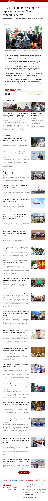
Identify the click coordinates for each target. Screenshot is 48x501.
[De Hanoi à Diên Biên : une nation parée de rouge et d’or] (38, 189)
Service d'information (34, 486)
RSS (42, 484)
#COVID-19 (12, 89)
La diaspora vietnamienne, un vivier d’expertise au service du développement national (16, 331)
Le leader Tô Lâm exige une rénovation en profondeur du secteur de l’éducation (15, 349)
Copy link (15, 94)
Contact (45, 486)
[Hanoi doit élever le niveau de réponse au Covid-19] (38, 107)
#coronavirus (19, 89)
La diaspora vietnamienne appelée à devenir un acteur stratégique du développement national (16, 460)
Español (35, 1)
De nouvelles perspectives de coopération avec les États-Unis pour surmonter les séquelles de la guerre (16, 313)
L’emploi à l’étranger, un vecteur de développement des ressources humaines (14, 173)
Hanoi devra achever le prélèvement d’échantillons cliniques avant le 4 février (23, 116)
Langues (24, 486)
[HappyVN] (40, 480)
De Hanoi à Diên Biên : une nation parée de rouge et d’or (15, 186)
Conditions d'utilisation (36, 484)
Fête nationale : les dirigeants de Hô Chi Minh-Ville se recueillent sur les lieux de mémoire (16, 295)
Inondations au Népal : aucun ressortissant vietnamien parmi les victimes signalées (15, 139)
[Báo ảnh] (32, 480)
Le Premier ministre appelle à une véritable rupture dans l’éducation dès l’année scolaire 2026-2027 (15, 154)
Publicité (40, 486)
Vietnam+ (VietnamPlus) (12, 1)
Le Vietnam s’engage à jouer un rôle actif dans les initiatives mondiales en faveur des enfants (16, 403)
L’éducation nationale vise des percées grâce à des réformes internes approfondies (16, 261)
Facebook (6, 94)
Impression (12, 94)
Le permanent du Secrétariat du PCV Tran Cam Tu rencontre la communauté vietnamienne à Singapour (16, 440)
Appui (45, 484)
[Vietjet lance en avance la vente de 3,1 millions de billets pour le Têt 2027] (38, 203)
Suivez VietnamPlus (32, 94)
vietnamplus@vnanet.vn (29, 494)
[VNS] (7, 480)
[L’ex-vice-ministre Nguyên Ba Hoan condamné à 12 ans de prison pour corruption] (38, 422)
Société (4, 4)
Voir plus (7, 135)
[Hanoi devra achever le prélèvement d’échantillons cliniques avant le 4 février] (24, 107)
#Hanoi (6, 89)
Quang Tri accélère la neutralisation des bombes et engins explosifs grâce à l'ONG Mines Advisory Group (14, 216)
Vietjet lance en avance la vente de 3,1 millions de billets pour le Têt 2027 (16, 200)
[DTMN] (23, 480)
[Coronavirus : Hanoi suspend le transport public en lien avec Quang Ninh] (10, 107)
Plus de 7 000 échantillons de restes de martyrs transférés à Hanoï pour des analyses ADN (16, 386)
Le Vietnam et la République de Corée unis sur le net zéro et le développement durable (16, 279)
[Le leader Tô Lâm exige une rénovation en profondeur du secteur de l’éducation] (38, 352)
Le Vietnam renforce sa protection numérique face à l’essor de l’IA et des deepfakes (16, 365)
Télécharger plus (24, 472)
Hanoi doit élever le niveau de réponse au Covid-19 (37, 115)
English (28, 1)
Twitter (9, 94)
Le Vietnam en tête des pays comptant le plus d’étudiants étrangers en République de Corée (16, 248)
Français (31, 1)
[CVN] (15, 480)
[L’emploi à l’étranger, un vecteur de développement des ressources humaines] (38, 175)
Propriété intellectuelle (27, 484)
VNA (28, 486)
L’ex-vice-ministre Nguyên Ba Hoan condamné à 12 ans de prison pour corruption (16, 420)
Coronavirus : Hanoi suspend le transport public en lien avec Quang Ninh (8, 116)
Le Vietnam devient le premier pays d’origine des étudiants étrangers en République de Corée (16, 233)
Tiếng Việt (24, 1)
